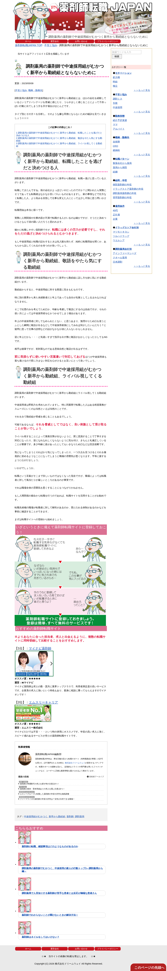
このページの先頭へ (149, 967)
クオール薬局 (120, 257)
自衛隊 (116, 141)
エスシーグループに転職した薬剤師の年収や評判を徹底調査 (44, 794)
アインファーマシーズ (124, 253)
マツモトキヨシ (121, 232)
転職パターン (122, 159)
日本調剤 (117, 262)
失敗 (115, 103)
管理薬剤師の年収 (122, 197)
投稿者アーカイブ (96, 777)
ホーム (28, 41)
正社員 (116, 214)
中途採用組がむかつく (35, 816)
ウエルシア (119, 240)
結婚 (115, 171)
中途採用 (117, 107)
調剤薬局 (79, 816)
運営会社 (54, 41)
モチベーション (123, 73)
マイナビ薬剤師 (40, 648)
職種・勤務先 (35, 90)
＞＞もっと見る (142, 90)
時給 (115, 81)
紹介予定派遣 (120, 120)
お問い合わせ (81, 41)
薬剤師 (70, 816)
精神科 (116, 150)
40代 (115, 210)
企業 (115, 219)
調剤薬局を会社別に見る (27, 792)
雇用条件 (120, 206)
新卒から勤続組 (57, 816)
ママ (115, 124)
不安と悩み (21, 90)
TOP (28, 45)
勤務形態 (120, 116)
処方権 (116, 77)
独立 (115, 86)
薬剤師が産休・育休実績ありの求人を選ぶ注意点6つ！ (42, 789)
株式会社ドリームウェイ (75, 763)
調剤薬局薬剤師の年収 (124, 193)
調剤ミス (117, 99)
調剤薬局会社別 (123, 249)
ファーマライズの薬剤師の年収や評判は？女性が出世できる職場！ (47, 799)
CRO (115, 146)
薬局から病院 (120, 167)
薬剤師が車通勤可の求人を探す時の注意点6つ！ (39, 784)
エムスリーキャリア (43, 702)
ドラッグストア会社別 (127, 227)
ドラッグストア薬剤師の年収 (128, 189)
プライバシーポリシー (107, 41)
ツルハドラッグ (121, 236)
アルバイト (119, 129)
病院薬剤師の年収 (122, 184)
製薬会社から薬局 (122, 163)
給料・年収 (121, 180)
